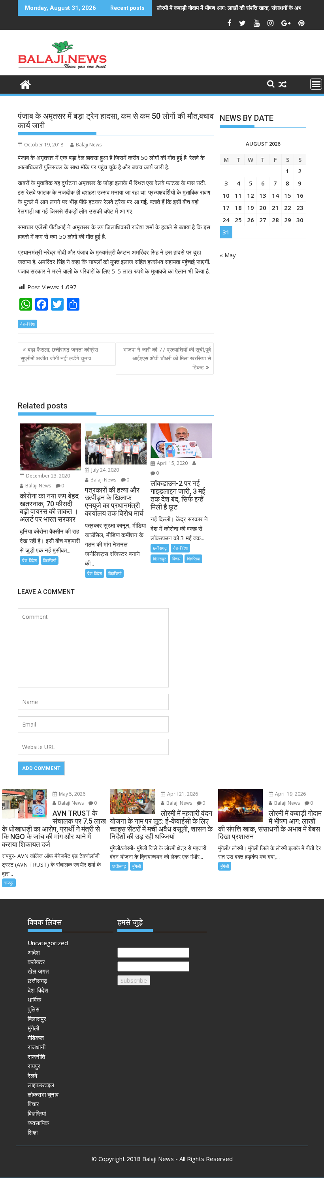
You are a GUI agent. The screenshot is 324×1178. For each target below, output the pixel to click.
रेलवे (32, 1075)
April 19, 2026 (290, 793)
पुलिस (34, 1009)
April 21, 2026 (182, 793)
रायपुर (8, 883)
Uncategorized (48, 943)
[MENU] (316, 84)
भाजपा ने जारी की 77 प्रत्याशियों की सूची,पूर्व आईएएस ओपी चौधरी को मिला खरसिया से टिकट (167, 358)
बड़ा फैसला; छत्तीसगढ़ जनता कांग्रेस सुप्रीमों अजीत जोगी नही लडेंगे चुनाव (59, 354)
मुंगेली (136, 866)
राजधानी (36, 1047)
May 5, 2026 (71, 793)
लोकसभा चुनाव (43, 1094)
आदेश (34, 952)
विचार (176, 559)
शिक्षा (33, 1132)
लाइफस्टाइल (41, 1085)
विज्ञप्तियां (49, 560)
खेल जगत (38, 971)
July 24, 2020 (104, 469)
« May (228, 255)
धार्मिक (34, 1000)
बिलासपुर (159, 559)
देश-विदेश (27, 324)
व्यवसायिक (38, 1123)
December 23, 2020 (47, 475)
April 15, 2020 (172, 463)
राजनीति (36, 1056)
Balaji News (89, 144)
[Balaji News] (25, 83)
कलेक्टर (36, 962)
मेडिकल (36, 1037)
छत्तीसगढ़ (160, 548)
